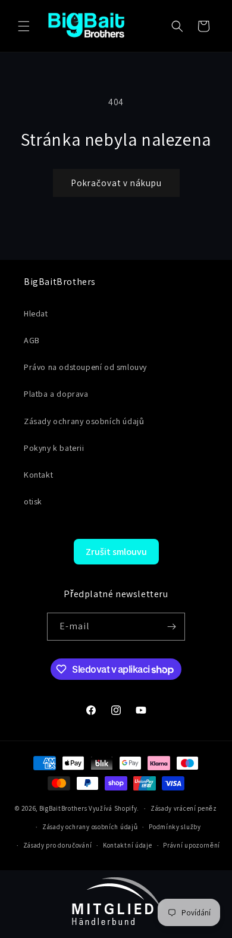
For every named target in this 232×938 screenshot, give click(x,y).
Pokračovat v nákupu (116, 183)
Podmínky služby (175, 827)
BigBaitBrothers (63, 808)
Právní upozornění (191, 845)
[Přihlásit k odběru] (171, 627)
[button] (24, 26)
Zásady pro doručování (57, 845)
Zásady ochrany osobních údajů (89, 827)
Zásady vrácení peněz (184, 808)
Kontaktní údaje (127, 845)
